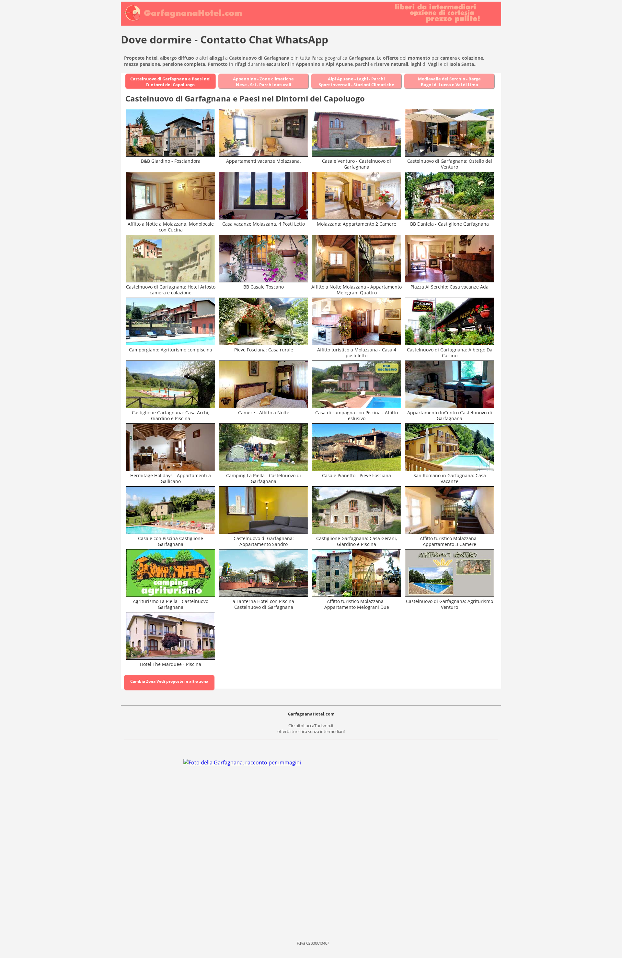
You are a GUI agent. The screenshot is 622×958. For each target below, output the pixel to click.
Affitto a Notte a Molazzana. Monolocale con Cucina (171, 227)
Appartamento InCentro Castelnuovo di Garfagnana (449, 415)
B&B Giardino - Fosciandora (171, 161)
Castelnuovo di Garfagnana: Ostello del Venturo (449, 164)
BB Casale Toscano (263, 287)
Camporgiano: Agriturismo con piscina (170, 350)
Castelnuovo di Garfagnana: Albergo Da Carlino (449, 353)
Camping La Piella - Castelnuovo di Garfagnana (263, 478)
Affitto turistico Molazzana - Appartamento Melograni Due (356, 604)
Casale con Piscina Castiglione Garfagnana (170, 541)
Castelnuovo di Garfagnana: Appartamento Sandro (264, 541)
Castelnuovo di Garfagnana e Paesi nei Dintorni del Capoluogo (170, 82)
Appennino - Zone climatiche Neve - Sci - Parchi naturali (263, 82)
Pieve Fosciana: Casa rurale (263, 350)
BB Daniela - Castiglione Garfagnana (449, 224)
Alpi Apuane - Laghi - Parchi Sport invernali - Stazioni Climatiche (356, 82)
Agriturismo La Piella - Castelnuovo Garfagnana (170, 604)
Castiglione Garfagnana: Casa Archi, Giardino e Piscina (170, 415)
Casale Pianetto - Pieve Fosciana (356, 475)
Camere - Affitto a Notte (263, 412)
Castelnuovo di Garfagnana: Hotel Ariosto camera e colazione (170, 290)
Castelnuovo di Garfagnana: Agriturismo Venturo (449, 604)
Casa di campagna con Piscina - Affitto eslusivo (356, 415)
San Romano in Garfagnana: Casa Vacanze (449, 478)
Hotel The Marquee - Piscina (170, 664)
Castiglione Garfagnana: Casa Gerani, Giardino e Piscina (356, 541)
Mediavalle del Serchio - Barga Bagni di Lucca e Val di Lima (449, 82)
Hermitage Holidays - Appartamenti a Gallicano (170, 478)
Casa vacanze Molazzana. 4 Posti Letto (263, 224)
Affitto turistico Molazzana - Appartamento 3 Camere (449, 541)
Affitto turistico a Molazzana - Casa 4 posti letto (356, 353)
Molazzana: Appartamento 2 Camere (356, 224)
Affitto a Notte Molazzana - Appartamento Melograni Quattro (356, 290)
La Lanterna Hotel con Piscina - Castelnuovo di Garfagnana (263, 604)
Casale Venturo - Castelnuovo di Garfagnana (356, 164)
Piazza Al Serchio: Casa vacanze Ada (449, 287)
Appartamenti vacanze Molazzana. (263, 161)
